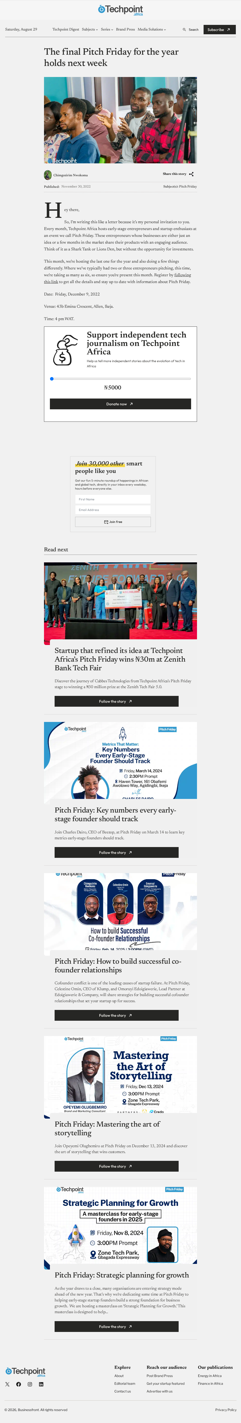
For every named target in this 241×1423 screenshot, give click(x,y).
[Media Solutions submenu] (165, 29)
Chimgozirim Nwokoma (70, 175)
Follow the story (112, 701)
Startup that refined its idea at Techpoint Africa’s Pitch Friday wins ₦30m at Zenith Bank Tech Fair (120, 659)
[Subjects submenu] (97, 29)
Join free (115, 522)
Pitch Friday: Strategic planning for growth (122, 1275)
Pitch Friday (188, 186)
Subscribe (216, 29)
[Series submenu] (112, 29)
